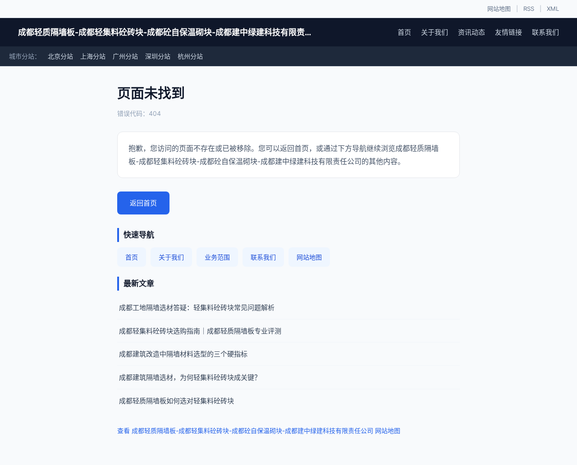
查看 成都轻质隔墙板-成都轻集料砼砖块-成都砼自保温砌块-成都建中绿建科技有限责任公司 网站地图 (258, 430)
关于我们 (434, 32)
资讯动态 (471, 32)
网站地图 (499, 8)
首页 (404, 32)
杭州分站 (190, 56)
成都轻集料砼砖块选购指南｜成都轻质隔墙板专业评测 (200, 331)
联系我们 (545, 32)
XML (553, 8)
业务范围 (217, 257)
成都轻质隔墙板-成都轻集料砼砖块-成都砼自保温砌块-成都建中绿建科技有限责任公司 (167, 32)
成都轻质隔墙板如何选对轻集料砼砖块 (176, 401)
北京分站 (60, 56)
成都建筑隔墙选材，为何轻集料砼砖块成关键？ (190, 377)
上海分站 (92, 56)
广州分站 (125, 56)
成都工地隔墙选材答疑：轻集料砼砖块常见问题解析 (197, 307)
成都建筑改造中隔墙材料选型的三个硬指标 (183, 354)
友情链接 (508, 32)
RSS (528, 8)
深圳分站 (157, 56)
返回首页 (143, 203)
